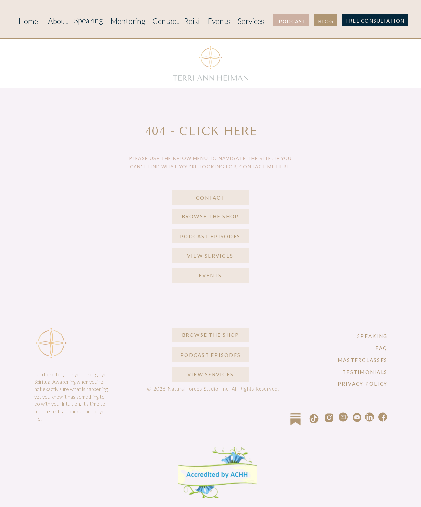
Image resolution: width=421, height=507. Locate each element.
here (283, 166)
